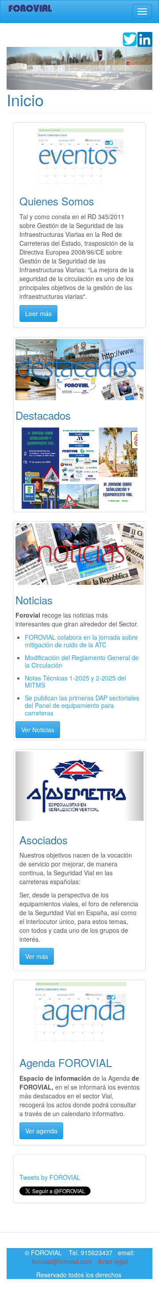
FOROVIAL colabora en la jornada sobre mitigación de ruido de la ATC (81, 641)
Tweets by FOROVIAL (49, 1177)
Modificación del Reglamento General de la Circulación (82, 661)
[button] (18, 68)
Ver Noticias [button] (37, 729)
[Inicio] (30, 8)
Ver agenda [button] (41, 1130)
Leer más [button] (38, 313)
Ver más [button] (36, 956)
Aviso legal (113, 1261)
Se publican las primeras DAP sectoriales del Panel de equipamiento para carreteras (82, 705)
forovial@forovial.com (62, 1261)
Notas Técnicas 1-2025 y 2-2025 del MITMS (75, 681)
